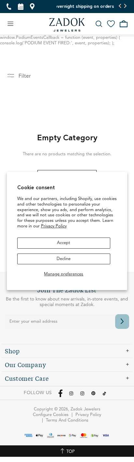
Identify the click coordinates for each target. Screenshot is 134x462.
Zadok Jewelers (67, 25)
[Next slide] (125, 6)
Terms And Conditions (67, 420)
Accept (63, 243)
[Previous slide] (120, 6)
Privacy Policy (54, 226)
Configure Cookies (51, 415)
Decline (64, 259)
